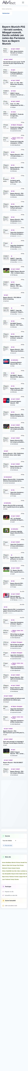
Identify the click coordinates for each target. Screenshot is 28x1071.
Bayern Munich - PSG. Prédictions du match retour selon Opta (13, 454)
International (8, 477)
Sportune (6, 301)
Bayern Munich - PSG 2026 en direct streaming (12, 298)
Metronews (14, 117)
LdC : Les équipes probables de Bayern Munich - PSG (16, 520)
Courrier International (9, 483)
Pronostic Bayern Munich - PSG (15, 402)
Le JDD (5, 613)
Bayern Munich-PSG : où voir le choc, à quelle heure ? (16, 468)
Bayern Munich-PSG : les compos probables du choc (17, 442)
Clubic (13, 535)
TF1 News (14, 184)
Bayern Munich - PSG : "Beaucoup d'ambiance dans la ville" (17, 351)
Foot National (15, 55)
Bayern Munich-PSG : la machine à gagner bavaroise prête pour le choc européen (13, 611)
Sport (14, 70)
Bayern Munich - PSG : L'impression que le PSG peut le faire (13, 732)
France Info (14, 96)
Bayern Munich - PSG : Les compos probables (17, 428)
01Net (13, 366)
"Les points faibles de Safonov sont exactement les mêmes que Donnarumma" (14, 699)
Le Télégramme (15, 288)
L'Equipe (14, 86)
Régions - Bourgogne (17, 125)
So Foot (13, 405)
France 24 (14, 236)
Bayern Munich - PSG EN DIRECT (13, 762)
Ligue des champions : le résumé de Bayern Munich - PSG (17, 234)
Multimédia (15, 360)
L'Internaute (14, 755)
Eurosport (6, 65)
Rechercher (5, 13)
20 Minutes (14, 75)
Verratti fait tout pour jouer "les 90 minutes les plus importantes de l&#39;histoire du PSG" (14, 63)
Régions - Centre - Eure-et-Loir (17, 138)
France (14, 91)
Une (13, 152)
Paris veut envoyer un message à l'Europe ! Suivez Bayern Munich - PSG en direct (13, 743)
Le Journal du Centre (16, 130)
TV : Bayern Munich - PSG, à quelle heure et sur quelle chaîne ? (17, 572)
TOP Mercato (15, 275)
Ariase (5, 509)
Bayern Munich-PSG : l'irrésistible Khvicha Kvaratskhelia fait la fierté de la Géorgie (13, 481)
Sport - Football (16, 49)
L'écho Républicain (16, 145)
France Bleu (14, 249)
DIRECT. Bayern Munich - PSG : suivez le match (17, 753)
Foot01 (13, 431)
